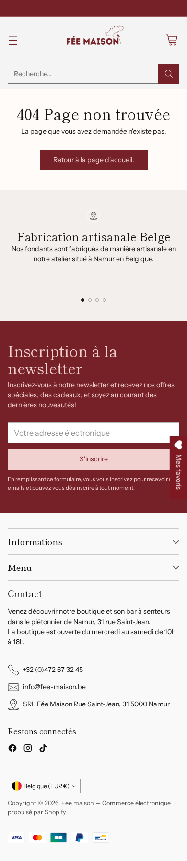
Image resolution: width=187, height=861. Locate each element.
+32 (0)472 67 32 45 (53, 669)
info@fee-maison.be (54, 686)
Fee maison (77, 802)
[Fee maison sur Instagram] (28, 749)
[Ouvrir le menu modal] (13, 40)
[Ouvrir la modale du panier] (171, 40)
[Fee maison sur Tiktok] (43, 749)
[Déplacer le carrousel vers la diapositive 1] (82, 300)
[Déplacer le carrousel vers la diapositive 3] (97, 300)
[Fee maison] (93, 40)
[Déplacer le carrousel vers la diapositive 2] (90, 300)
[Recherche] (168, 74)
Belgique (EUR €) (46, 786)
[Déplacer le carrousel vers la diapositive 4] (104, 300)
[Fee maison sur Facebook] (12, 749)
